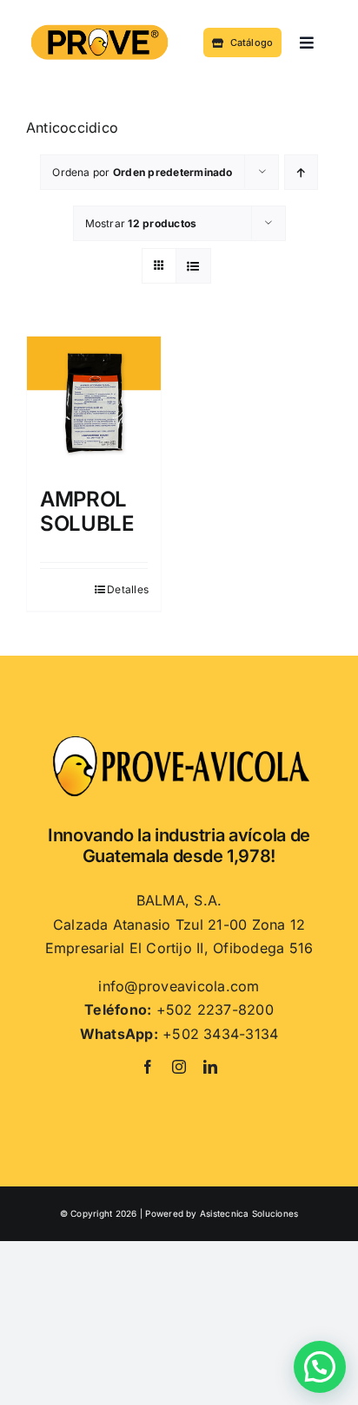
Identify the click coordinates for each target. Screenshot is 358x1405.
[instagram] (179, 1067)
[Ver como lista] (193, 266)
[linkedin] (210, 1067)
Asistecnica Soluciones (249, 1213)
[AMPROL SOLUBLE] (94, 403)
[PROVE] (99, 26)
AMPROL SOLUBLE (87, 512)
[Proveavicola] (179, 740)
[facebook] (148, 1067)
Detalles (127, 589)
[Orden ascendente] (301, 172)
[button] (320, 1367)
